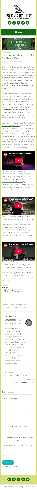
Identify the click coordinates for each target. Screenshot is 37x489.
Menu (20, 32)
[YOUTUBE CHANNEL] (18, 479)
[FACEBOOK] (9, 479)
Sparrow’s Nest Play (18, 427)
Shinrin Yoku (15, 307)
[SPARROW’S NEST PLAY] (14, 479)
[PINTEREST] (23, 479)
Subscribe (8, 462)
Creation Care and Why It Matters (14, 374)
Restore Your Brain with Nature (17, 224)
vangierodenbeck (17, 61)
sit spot (22, 307)
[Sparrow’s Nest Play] (14, 23)
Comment (25, 414)
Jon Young (10, 305)
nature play (7, 52)
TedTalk (28, 307)
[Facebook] (10, 23)
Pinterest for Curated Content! (23, 381)
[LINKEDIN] (28, 479)
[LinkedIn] (27, 23)
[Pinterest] (23, 23)
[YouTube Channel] (18, 23)
